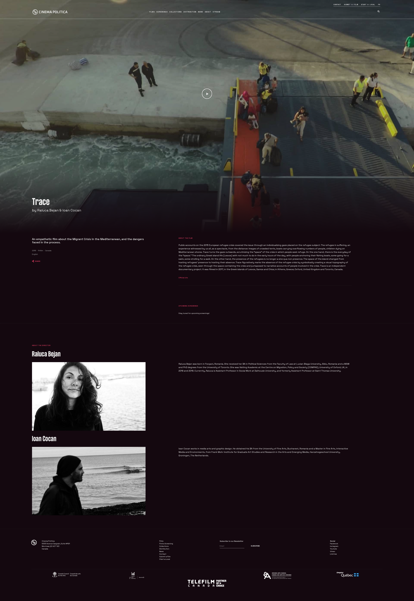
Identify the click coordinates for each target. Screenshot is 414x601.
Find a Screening (166, 543)
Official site (183, 278)
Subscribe (255, 546)
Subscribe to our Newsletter (231, 541)
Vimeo (332, 551)
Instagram (334, 546)
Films (152, 12)
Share (37, 261)
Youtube (333, 549)
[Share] (33, 261)
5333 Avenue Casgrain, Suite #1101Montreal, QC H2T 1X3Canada (56, 546)
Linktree (333, 554)
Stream (216, 12)
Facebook (334, 543)
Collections (175, 12)
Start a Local (368, 4)
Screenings (162, 12)
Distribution (189, 12)
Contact (337, 4)
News (200, 12)
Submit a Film (351, 4)
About (208, 12)
